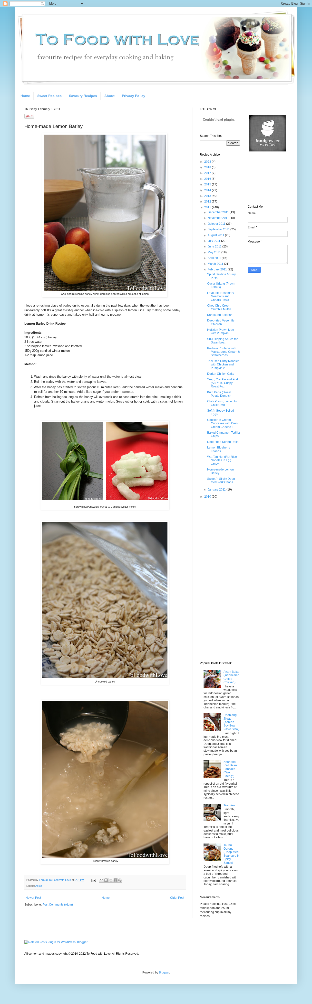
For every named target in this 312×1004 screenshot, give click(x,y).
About (109, 96)
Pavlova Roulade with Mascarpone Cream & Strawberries (223, 352)
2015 (208, 184)
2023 (208, 161)
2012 (208, 201)
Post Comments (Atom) (57, 904)
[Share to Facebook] (115, 880)
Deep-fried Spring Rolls (222, 442)
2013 (208, 196)
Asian (38, 885)
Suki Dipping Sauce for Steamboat (222, 340)
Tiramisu (229, 805)
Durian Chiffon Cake (220, 373)
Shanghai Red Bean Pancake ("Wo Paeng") (230, 769)
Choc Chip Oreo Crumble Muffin (219, 307)
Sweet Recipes (49, 96)
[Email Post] (93, 879)
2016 (208, 179)
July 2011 (214, 241)
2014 (208, 190)
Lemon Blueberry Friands (218, 449)
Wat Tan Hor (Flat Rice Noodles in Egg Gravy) (222, 460)
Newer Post (33, 897)
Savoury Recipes (83, 96)
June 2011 (215, 246)
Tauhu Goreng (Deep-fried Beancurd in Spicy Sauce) (232, 854)
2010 (208, 496)
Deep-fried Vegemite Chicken (220, 322)
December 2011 (219, 212)
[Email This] (101, 880)
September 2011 (219, 229)
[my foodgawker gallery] (267, 150)
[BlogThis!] (106, 880)
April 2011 (215, 258)
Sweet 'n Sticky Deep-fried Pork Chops (221, 480)
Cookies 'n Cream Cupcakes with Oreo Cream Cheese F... (222, 423)
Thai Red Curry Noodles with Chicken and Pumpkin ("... (223, 364)
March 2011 (216, 264)
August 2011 (216, 235)
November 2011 (219, 218)
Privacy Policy (133, 96)
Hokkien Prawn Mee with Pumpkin (220, 331)
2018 (208, 167)
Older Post (177, 897)
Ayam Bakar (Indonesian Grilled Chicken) (232, 677)
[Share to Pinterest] (119, 880)
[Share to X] (110, 880)
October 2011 (217, 223)
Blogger (164, 972)
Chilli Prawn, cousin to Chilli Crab (222, 403)
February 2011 (218, 269)
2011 (208, 207)
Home (25, 96)
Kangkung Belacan (220, 315)
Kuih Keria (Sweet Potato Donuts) (219, 394)
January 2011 (217, 489)
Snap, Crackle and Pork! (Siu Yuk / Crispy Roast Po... (223, 383)
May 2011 (214, 252)
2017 (208, 173)
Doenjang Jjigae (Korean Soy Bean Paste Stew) (231, 722)
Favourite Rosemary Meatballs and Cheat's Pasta (220, 296)
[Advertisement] (219, 580)
